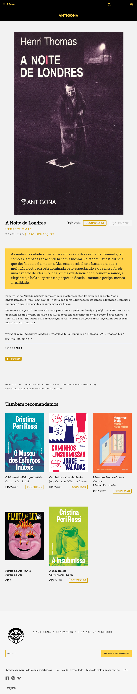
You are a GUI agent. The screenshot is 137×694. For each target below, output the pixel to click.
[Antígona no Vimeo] (19, 678)
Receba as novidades (116, 653)
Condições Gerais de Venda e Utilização (29, 670)
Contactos (64, 632)
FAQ (125, 670)
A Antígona (42, 632)
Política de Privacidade (69, 670)
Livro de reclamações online (103, 670)
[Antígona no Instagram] (13, 678)
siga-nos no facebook (95, 632)
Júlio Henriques (40, 234)
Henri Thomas (18, 229)
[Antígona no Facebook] (7, 678)
